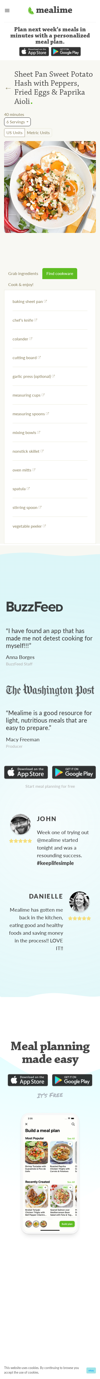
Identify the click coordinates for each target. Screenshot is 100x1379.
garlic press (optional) (32, 376)
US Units (14, 132)
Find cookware (59, 273)
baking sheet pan (28, 301)
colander (20, 339)
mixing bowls (24, 432)
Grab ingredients (23, 273)
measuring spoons (29, 414)
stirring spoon (25, 507)
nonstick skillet (26, 451)
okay (91, 1370)
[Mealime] (50, 11)
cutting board (25, 357)
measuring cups (27, 395)
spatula (19, 488)
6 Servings (15, 122)
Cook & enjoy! (20, 284)
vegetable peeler (27, 526)
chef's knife (23, 320)
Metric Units (38, 132)
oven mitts (22, 470)
